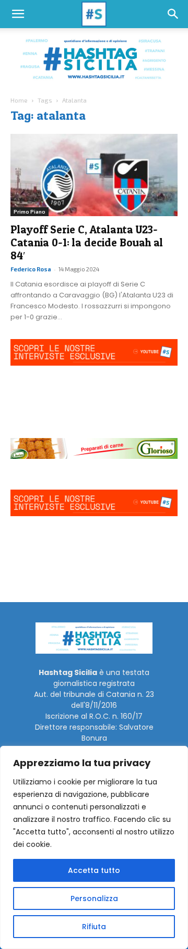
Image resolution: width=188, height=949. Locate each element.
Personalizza (94, 898)
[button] (17, 14)
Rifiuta (94, 926)
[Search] (173, 14)
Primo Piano (29, 211)
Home (19, 100)
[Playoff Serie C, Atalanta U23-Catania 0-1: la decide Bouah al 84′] (94, 175)
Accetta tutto (94, 870)
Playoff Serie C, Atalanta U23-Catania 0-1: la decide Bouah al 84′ (86, 242)
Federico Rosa (30, 269)
